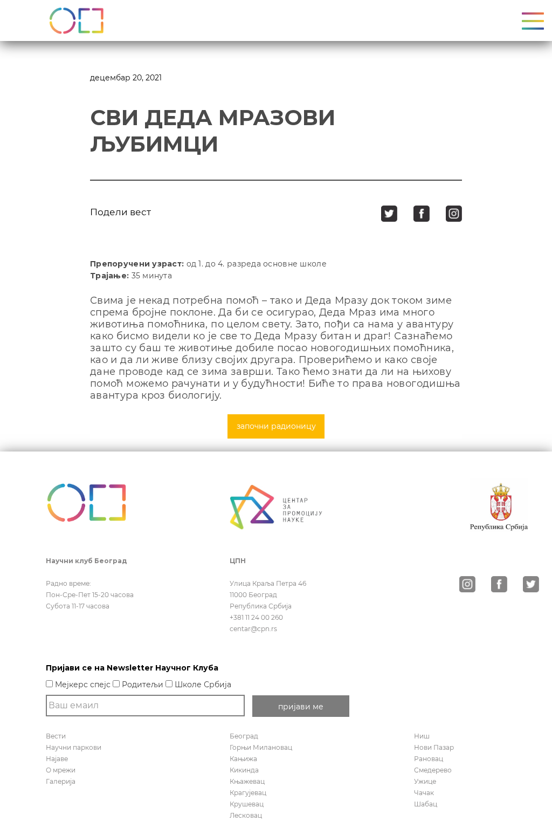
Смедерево (433, 770)
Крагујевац (248, 793)
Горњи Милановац (261, 747)
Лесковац (246, 815)
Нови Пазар (434, 747)
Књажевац (247, 781)
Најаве (57, 759)
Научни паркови (73, 747)
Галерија (60, 781)
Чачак (424, 793)
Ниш (422, 736)
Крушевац (247, 804)
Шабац (425, 804)
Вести (56, 736)
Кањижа (243, 759)
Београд (244, 736)
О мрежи (60, 770)
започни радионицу (276, 426)
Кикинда (244, 770)
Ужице (425, 781)
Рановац (428, 759)
